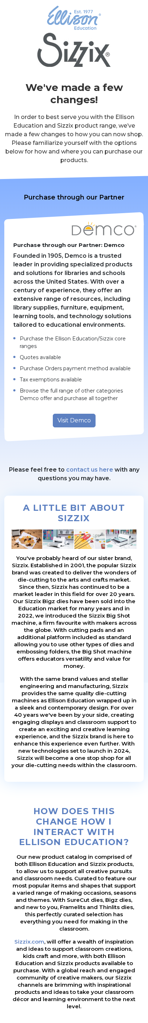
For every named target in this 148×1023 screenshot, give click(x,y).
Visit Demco (74, 420)
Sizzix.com (29, 941)
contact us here (89, 469)
